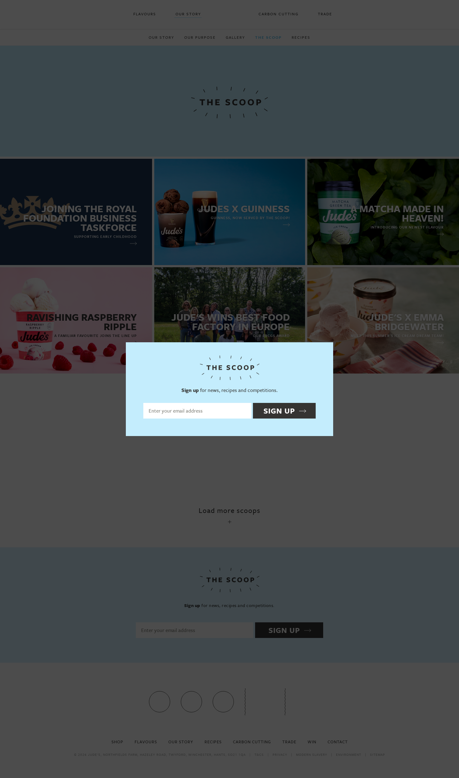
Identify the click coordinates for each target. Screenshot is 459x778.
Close (325, 350)
